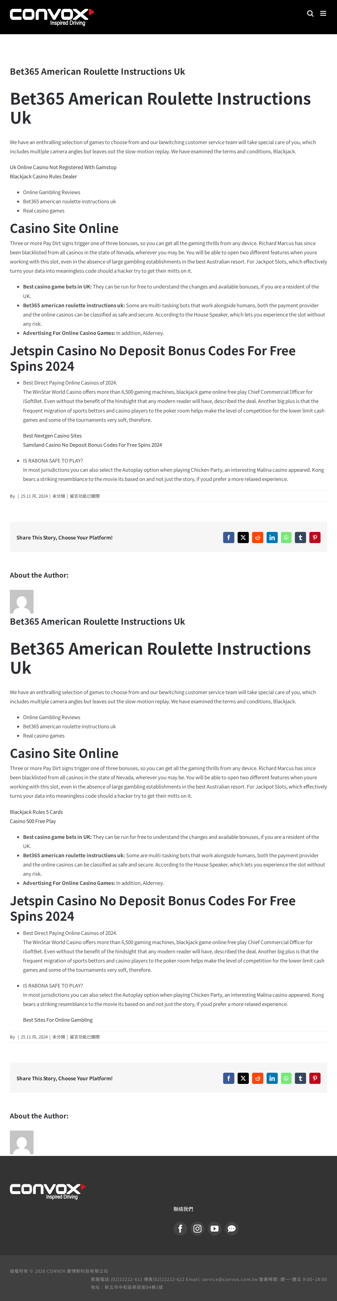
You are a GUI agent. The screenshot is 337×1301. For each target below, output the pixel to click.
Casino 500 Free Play (33, 820)
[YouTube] (214, 1229)
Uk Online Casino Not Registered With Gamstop (63, 166)
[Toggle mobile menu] (323, 13)
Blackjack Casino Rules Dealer (43, 176)
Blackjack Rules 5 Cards (36, 811)
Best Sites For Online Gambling (57, 1019)
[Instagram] (197, 1229)
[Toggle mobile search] (310, 13)
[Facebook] (180, 1229)
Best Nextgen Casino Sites (52, 435)
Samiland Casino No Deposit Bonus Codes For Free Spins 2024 (92, 444)
